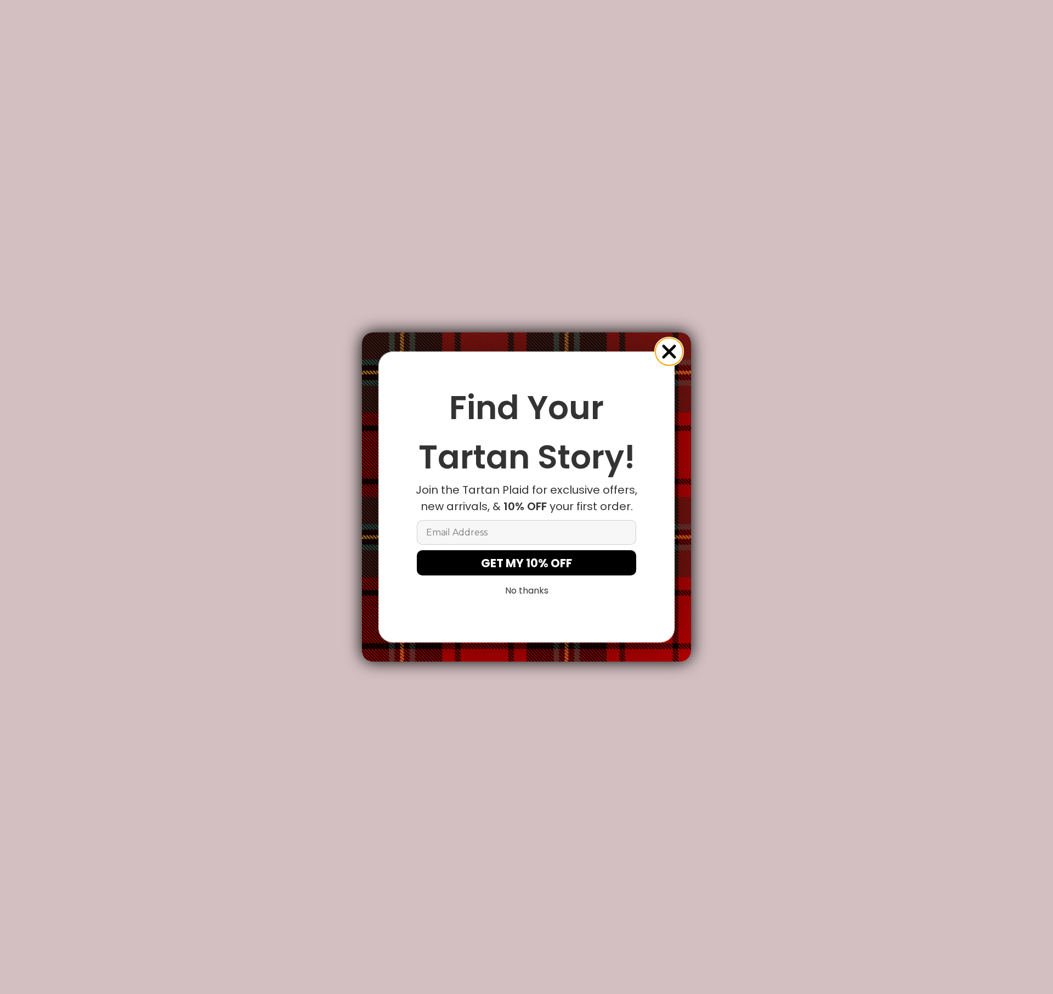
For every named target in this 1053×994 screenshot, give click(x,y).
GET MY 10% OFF (526, 563)
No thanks (526, 590)
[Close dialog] (669, 351)
